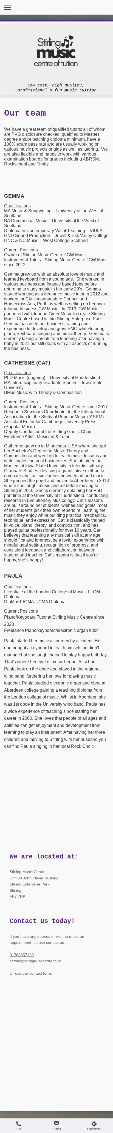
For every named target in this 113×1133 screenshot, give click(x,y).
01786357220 (22, 955)
